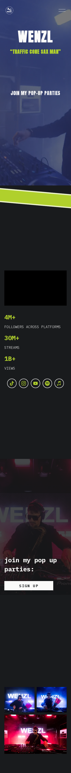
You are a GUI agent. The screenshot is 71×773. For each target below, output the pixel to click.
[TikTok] (12, 383)
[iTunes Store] (59, 383)
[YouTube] (35, 383)
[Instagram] (23, 383)
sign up (28, 585)
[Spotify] (47, 383)
